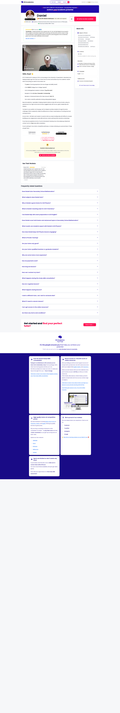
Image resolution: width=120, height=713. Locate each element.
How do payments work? (30, 261)
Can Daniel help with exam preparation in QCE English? (39, 214)
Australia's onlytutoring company (90, 2)
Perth (34, 443)
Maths (78, 367)
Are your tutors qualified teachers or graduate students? (40, 249)
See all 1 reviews (30, 38)
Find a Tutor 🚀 (89, 324)
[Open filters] (68, 2)
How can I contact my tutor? (31, 272)
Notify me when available (85, 19)
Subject (59, 2)
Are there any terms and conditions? (34, 313)
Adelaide (35, 440)
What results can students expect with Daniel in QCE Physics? (41, 226)
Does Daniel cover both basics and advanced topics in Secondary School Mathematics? (50, 220)
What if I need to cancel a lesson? (33, 301)
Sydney (35, 452)
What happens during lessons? (32, 290)
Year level (53, 2)
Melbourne (35, 449)
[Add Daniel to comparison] (72, 19)
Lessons (64, 2)
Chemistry (85, 367)
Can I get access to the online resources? (35, 307)
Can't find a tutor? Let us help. (88, 85)
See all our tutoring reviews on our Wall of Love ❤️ (76, 437)
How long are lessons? (29, 266)
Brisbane (35, 446)
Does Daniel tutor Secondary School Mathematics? (38, 191)
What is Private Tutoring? (30, 238)
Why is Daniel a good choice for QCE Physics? (36, 203)
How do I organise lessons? (30, 284)
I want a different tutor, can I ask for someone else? (38, 295)
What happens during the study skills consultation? (38, 278)
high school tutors (50, 421)
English (75, 367)
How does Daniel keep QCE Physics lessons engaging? (39, 232)
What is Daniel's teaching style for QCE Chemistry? (38, 209)
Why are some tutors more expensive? (34, 255)
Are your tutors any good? (30, 243)
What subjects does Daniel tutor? (32, 197)
